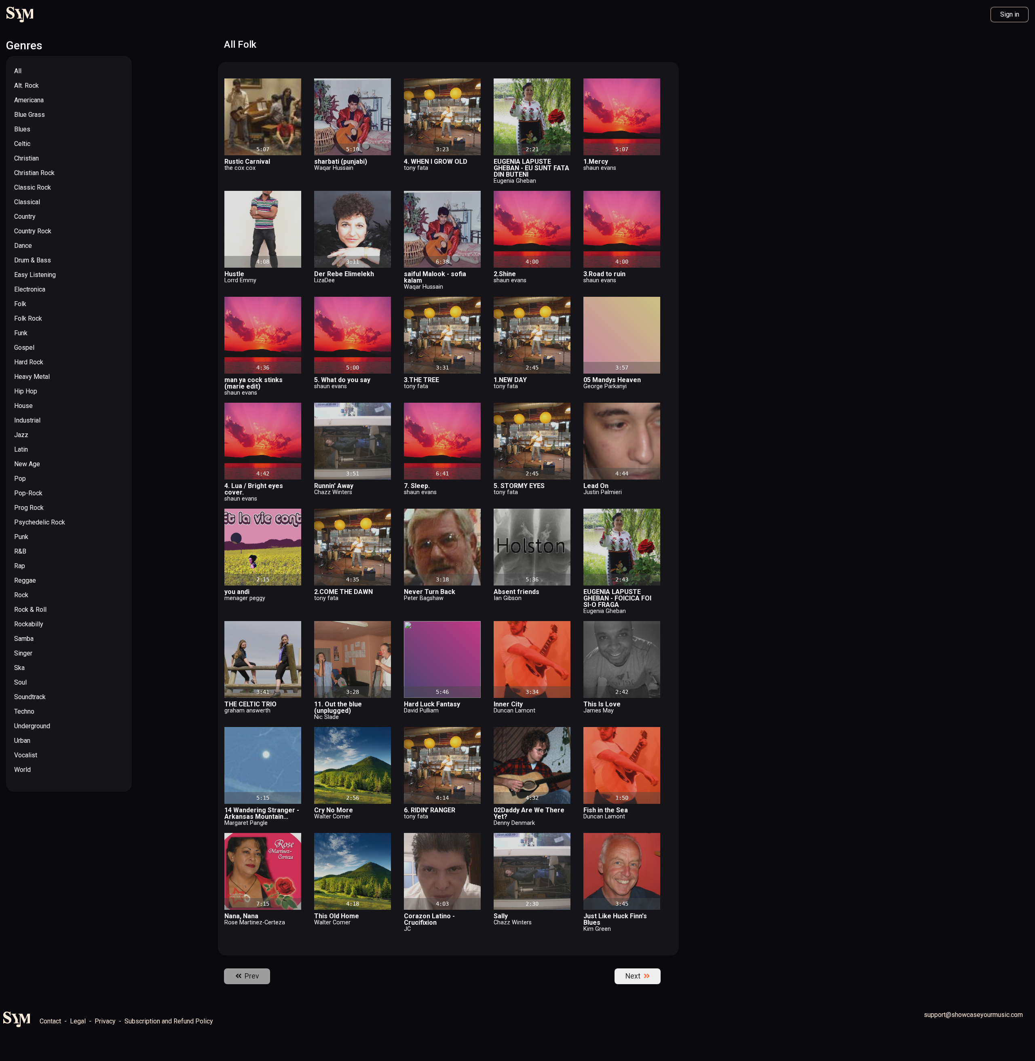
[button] (295, 84)
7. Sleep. (417, 486)
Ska (19, 668)
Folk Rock (28, 318)
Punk (21, 537)
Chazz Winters (333, 492)
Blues (22, 129)
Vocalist (25, 755)
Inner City (508, 704)
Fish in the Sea (605, 810)
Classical (27, 202)
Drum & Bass (32, 260)
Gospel (24, 347)
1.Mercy (595, 161)
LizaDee (324, 280)
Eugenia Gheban (515, 181)
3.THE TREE (421, 380)
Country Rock (32, 231)
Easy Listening (35, 275)
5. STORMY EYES (519, 486)
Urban (22, 740)
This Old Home (336, 916)
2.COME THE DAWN (343, 592)
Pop (20, 478)
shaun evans (599, 168)
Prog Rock (29, 507)
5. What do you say (342, 380)
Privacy (105, 1021)
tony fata (416, 168)
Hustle (234, 274)
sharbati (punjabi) (340, 161)
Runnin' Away (333, 486)
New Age (27, 464)
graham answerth (247, 710)
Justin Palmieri (602, 492)
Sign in (1009, 14)
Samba (24, 639)
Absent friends (516, 592)
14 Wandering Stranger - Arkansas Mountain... (261, 813)
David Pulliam (421, 710)
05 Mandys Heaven (612, 380)
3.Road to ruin (604, 274)
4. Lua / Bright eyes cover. (253, 489)
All (17, 71)
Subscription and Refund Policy (169, 1021)
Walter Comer (332, 816)
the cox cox (240, 168)
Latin (21, 449)
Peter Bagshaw (424, 598)
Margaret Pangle (246, 823)
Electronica (29, 289)
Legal (78, 1021)
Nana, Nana (241, 916)
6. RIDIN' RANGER (429, 810)
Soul (20, 682)
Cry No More (333, 810)
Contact (50, 1021)
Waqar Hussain (333, 168)
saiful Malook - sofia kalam (435, 277)
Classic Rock (32, 187)
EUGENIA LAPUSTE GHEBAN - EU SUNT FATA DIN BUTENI (531, 168)
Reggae (25, 580)
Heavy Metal (32, 376)
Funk (20, 333)
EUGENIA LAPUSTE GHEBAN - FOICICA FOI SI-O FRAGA (617, 598)
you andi (236, 592)
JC (407, 929)
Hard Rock (28, 362)
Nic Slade (326, 717)
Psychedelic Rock (39, 522)
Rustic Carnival (247, 161)
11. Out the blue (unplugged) (338, 707)
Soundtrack (30, 697)
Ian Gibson (508, 598)
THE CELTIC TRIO (250, 704)
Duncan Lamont (514, 710)
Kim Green (597, 929)
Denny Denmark (514, 823)
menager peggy (244, 598)
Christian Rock (34, 173)
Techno (24, 711)
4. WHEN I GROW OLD (435, 161)
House (23, 406)
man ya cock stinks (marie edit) (253, 383)
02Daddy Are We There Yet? (529, 813)
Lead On (595, 486)
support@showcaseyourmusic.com (973, 1015)
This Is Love (602, 704)
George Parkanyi (605, 386)
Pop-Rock (28, 493)
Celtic (22, 144)
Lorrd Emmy (240, 280)
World (22, 770)
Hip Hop (25, 391)
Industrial (27, 420)
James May (598, 710)
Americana (29, 100)
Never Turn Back (429, 592)
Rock (21, 595)
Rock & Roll (30, 609)
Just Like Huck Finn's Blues (615, 919)
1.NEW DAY (510, 380)
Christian (26, 158)
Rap (19, 566)
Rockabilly (28, 624)
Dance (23, 245)
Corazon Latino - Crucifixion (429, 919)
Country (25, 216)
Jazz (21, 435)
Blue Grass (29, 114)
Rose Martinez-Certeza (254, 922)
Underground (32, 726)
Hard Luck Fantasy (432, 704)
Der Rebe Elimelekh (344, 274)
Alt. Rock (26, 85)
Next (634, 976)
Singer (23, 653)
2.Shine (505, 274)
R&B (20, 551)
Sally (501, 916)
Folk (20, 304)
